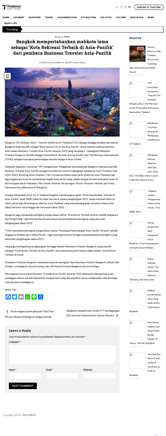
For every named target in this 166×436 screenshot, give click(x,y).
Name (12, 369)
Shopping (35, 17)
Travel (49, 17)
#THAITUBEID (79, 62)
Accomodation (67, 17)
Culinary (18, 17)
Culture (121, 17)
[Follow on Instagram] (125, 7)
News (151, 17)
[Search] (117, 7)
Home (5, 17)
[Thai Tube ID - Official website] (11, 7)
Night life (11, 23)
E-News (66, 37)
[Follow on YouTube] (129, 7)
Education (136, 17)
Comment (15, 342)
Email (49, 369)
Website (87, 369)
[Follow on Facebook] (121, 7)
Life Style (106, 17)
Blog (57, 37)
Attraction (88, 17)
